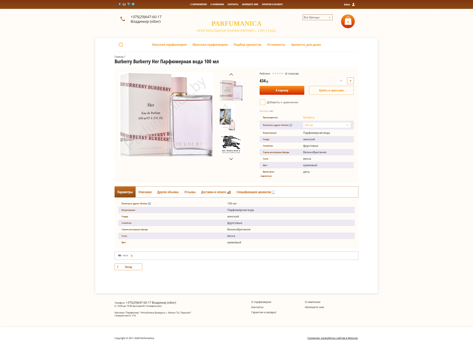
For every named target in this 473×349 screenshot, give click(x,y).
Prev (231, 74)
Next (231, 159)
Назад (128, 267)
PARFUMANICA (237, 23)
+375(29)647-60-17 (146, 16)
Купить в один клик (331, 90)
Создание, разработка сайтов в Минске (332, 338)
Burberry (309, 117)
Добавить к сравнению (282, 102)
